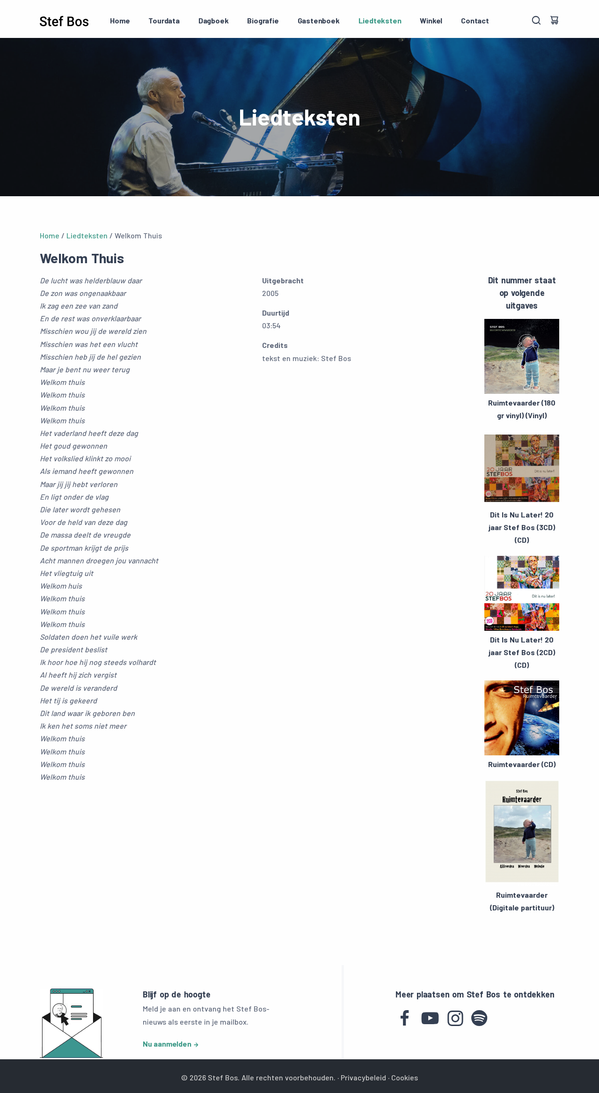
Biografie (262, 20)
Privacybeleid (363, 1077)
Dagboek (213, 20)
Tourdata (163, 20)
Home (120, 20)
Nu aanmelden (167, 1043)
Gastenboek (319, 20)
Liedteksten (380, 20)
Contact (475, 20)
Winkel (431, 20)
